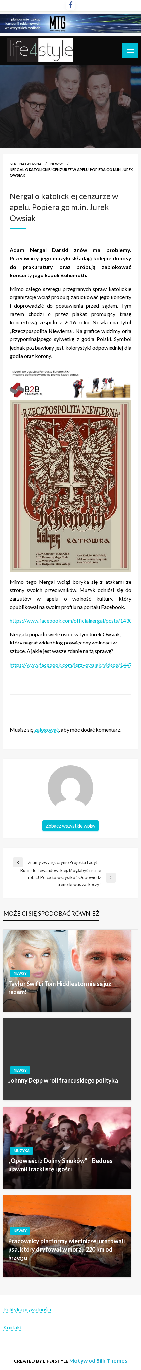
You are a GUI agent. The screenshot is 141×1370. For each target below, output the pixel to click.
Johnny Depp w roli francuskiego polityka (63, 1080)
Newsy (56, 164)
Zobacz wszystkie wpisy (70, 825)
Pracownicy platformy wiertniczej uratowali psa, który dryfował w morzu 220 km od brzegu (66, 1249)
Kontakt (12, 1327)
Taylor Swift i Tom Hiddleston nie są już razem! (59, 987)
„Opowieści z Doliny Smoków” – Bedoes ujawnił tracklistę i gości (60, 1165)
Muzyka (22, 1150)
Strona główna (25, 164)
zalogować (46, 729)
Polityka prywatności (27, 1309)
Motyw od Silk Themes (98, 1360)
